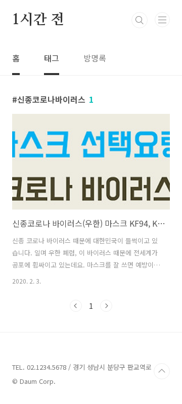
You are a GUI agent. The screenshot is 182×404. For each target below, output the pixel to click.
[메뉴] (162, 19)
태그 (51, 58)
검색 (139, 20)
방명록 (94, 58)
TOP (162, 371)
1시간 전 (38, 20)
